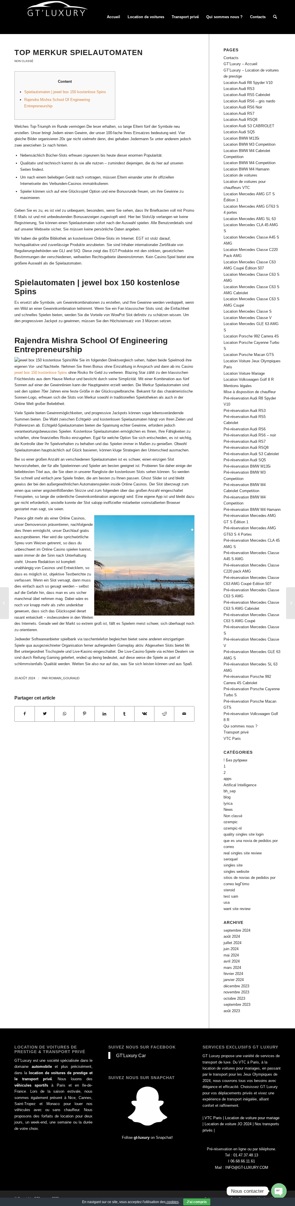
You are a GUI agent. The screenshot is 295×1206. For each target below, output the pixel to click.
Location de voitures (240, 175)
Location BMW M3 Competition (249, 144)
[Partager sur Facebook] (25, 713)
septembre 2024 (237, 930)
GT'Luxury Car (131, 1055)
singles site (233, 865)
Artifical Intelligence (240, 785)
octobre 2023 (234, 998)
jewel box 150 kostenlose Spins (40, 372)
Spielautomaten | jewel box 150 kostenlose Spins (65, 92)
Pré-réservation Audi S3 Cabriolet (251, 454)
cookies (172, 1202)
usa (227, 902)
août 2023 (232, 1011)
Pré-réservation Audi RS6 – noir (250, 435)
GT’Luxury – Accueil (240, 64)
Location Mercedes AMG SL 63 (250, 219)
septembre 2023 (237, 1004)
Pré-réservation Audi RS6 (245, 429)
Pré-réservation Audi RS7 (245, 441)
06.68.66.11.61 (242, 1161)
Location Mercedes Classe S (248, 311)
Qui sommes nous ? (240, 726)
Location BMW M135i (241, 138)
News (228, 809)
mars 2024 (232, 967)
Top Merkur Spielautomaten (78, 52)
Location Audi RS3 (239, 89)
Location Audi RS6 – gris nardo (249, 101)
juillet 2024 (232, 943)
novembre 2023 (236, 992)
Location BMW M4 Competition (249, 163)
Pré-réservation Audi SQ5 (245, 460)
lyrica (228, 803)
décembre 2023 (236, 986)
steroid (229, 890)
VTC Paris (232, 738)
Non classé (23, 61)
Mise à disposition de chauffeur (250, 392)
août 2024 (232, 936)
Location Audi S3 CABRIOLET (249, 126)
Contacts (231, 58)
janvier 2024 (234, 980)
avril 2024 (232, 961)
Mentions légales (238, 386)
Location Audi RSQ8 (240, 119)
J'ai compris (197, 1202)
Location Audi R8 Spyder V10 (248, 82)
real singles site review (243, 853)
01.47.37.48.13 (245, 1155)
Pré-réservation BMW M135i (247, 466)
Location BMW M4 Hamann (246, 169)
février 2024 (233, 973)
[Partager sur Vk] (144, 713)
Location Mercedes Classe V (248, 318)
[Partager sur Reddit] (164, 713)
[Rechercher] (275, 17)
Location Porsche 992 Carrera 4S (251, 336)
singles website (236, 871)
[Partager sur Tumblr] (124, 713)
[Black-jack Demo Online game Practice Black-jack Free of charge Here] (4, 603)
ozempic (231, 822)
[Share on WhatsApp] (64, 713)
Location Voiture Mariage (244, 373)
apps (228, 779)
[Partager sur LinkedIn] (104, 713)
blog (227, 797)
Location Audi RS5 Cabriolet (247, 95)
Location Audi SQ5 (239, 132)
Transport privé (236, 732)
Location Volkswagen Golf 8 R (249, 379)
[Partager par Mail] (184, 713)
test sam (231, 896)
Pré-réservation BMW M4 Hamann (252, 509)
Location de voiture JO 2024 (228, 1124)
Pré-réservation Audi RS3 (245, 410)
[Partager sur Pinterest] (84, 713)
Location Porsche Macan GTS (249, 354)
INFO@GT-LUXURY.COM (246, 1167)
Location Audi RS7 (239, 113)
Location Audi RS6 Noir (243, 107)
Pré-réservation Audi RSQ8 (246, 447)
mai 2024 (231, 955)
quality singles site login (244, 834)
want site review (237, 909)
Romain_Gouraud (64, 678)
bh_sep (230, 791)
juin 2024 (231, 949)
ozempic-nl (233, 828)
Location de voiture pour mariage (252, 1118)
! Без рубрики (235, 760)
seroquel (231, 859)
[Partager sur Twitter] (44, 713)
